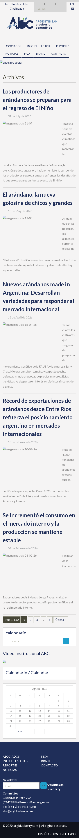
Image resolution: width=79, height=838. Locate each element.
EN (72, 4)
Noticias (12, 53)
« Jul (20, 731)
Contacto (58, 53)
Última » (60, 619)
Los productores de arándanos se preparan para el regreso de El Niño (37, 99)
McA (27, 53)
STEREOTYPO (66, 834)
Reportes (62, 46)
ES (72, 8)
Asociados (13, 46)
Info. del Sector (38, 46)
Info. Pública (13, 4)
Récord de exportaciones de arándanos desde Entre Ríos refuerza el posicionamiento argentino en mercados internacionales (38, 417)
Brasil (40, 53)
